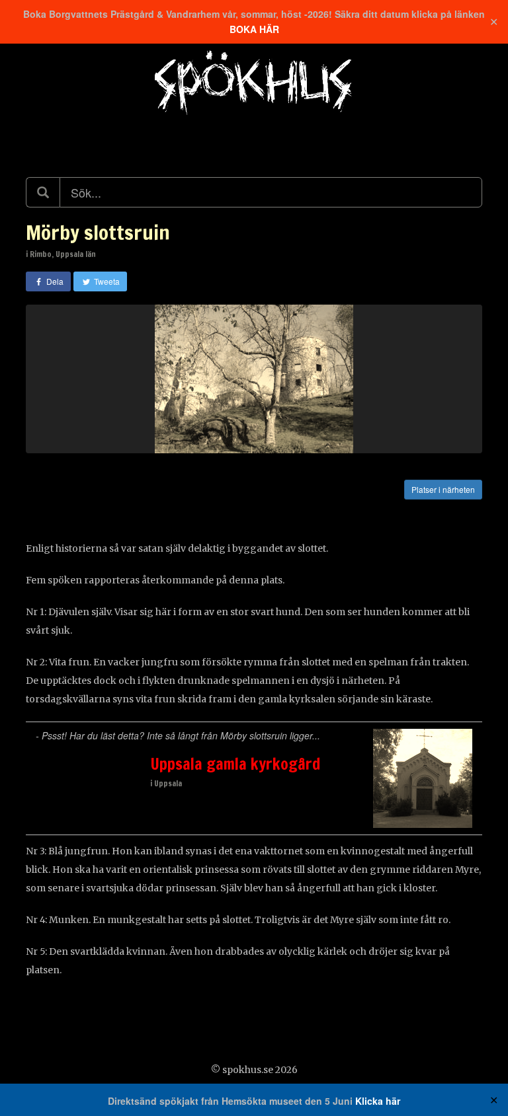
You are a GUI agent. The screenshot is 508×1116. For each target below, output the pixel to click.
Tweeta (106, 281)
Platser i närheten (443, 489)
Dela (54, 281)
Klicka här (377, 1100)
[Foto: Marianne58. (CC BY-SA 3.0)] (254, 379)
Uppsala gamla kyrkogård (235, 764)
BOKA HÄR (254, 29)
